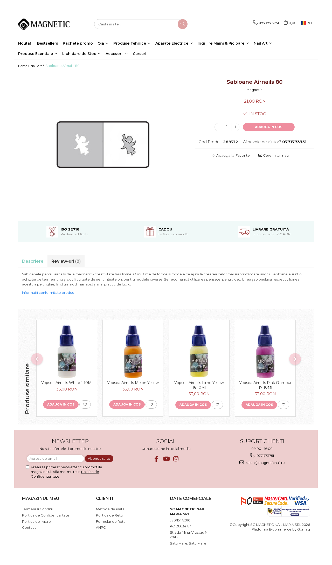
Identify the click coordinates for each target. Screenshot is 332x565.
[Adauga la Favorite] (85, 404)
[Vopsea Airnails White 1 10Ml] (66, 351)
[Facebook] (156, 458)
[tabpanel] (103, 144)
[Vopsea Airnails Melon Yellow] (133, 351)
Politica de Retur (110, 515)
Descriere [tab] (33, 261)
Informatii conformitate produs (48, 292)
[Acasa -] (44, 24)
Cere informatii (275, 155)
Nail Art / (38, 66)
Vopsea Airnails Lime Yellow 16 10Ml (199, 385)
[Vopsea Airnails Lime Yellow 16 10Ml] (199, 351)
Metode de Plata (110, 509)
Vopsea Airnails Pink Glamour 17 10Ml (265, 385)
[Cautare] (183, 24)
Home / (24, 66)
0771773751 (265, 456)
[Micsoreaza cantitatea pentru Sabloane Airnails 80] (218, 127)
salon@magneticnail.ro (265, 463)
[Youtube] (166, 458)
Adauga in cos (268, 127)
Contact (29, 527)
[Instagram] (176, 458)
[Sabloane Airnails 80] (103, 144)
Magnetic (254, 90)
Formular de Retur (111, 521)
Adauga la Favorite (232, 155)
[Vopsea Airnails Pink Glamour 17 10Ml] (265, 351)
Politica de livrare (36, 521)
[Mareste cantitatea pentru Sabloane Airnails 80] (235, 127)
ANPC (101, 527)
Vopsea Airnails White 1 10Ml (66, 382)
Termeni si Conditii (37, 509)
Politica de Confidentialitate (45, 515)
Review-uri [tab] (66, 261)
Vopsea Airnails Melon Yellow (133, 382)
